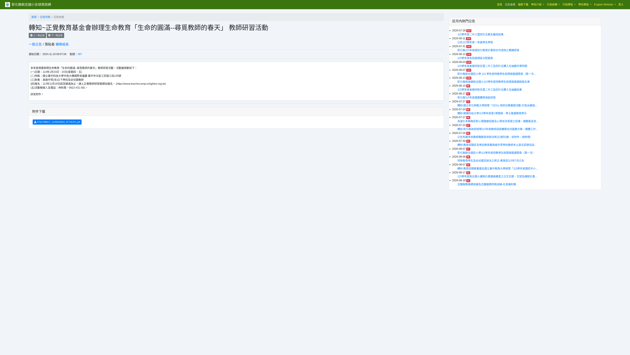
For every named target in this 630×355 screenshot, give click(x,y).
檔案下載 (523, 4)
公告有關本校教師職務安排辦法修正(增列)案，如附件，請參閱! (494, 137)
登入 (621, 4)
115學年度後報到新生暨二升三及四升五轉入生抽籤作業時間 (492, 66)
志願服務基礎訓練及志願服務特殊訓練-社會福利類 (486, 184)
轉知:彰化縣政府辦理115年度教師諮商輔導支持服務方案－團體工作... (497, 129)
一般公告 (35, 44)
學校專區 (583, 4)
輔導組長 (62, 44)
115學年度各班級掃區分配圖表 (475, 58)
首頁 (500, 4)
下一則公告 (57, 35)
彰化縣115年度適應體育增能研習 (476, 97)
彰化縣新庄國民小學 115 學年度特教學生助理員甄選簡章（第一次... (496, 73)
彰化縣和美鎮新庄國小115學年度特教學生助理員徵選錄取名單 (493, 81)
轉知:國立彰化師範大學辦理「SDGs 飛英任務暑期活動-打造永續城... (497, 105)
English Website (604, 4)
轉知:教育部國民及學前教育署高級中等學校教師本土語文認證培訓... (496, 144)
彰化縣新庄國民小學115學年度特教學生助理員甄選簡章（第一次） (496, 152)
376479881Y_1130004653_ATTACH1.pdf (58, 122)
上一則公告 (38, 35)
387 (80, 54)
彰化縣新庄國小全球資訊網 (31, 4)
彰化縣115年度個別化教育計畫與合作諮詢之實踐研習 (488, 50)
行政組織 (552, 4)
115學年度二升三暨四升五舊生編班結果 (480, 34)
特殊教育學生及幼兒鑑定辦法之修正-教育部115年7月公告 (490, 160)
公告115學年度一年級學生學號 (475, 42)
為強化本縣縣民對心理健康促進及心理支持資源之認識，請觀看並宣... (497, 121)
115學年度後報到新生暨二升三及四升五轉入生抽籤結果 (489, 89)
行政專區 (568, 4)
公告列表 (45, 17)
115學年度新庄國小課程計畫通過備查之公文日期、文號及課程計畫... (497, 176)
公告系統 (510, 4)
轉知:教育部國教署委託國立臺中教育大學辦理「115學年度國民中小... (497, 168)
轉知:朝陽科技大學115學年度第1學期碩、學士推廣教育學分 (492, 113)
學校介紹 (536, 4)
